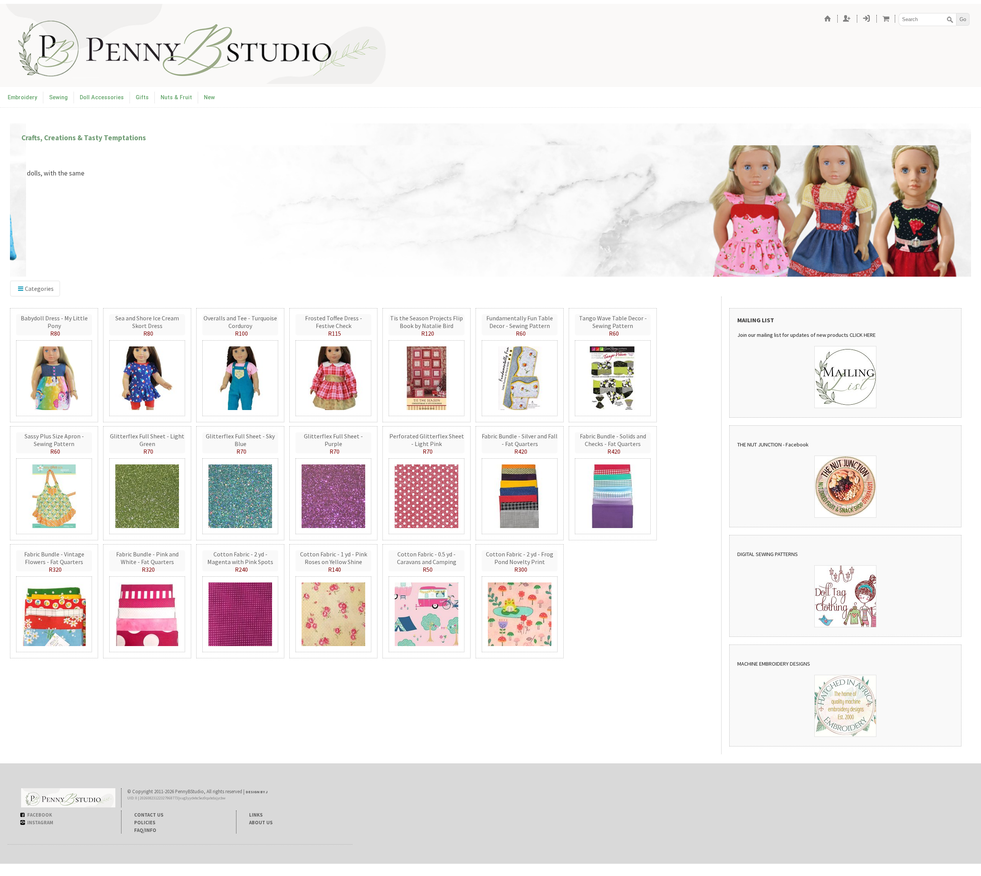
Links (255, 815)
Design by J (256, 791)
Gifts (142, 97)
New (209, 97)
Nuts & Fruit (176, 97)
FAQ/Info (145, 830)
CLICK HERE (863, 334)
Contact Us (148, 815)
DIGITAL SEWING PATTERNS (767, 554)
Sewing (58, 97)
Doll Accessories (102, 97)
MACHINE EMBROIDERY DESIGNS (773, 663)
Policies (144, 822)
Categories (39, 288)
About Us (260, 822)
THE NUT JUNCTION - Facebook (773, 444)
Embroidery (22, 97)
